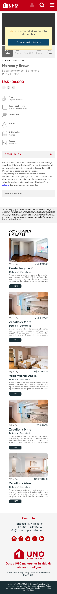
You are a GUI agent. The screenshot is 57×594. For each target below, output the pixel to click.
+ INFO (15, 286)
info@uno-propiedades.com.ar (28, 530)
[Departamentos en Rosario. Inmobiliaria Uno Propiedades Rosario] (13, 6)
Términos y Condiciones (35, 588)
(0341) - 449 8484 (31, 527)
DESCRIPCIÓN (13, 154)
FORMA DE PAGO (15, 193)
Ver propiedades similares (28, 42)
